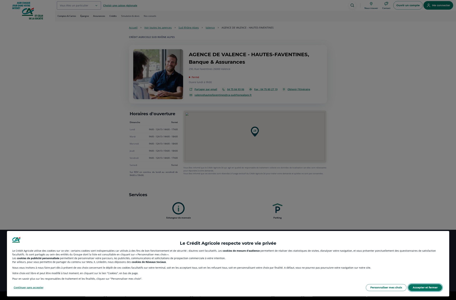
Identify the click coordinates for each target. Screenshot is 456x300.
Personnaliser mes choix (386, 287)
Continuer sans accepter (28, 287)
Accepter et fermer (425, 287)
